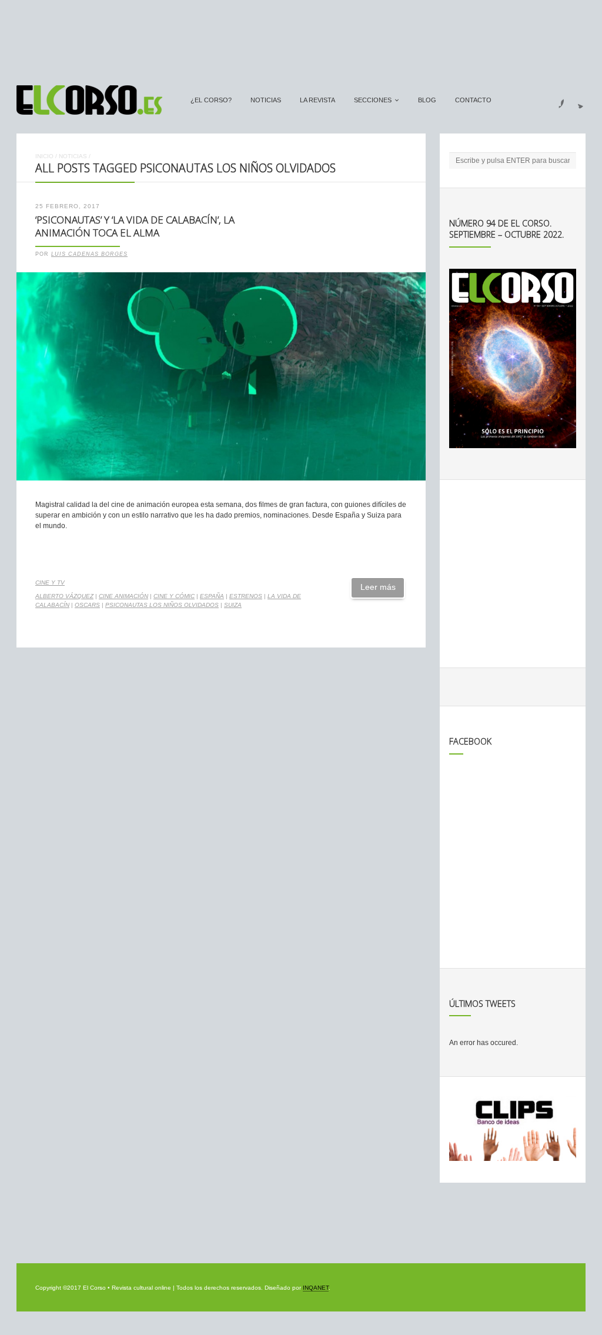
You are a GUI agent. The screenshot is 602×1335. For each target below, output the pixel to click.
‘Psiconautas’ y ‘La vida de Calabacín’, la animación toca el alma (135, 226)
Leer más (378, 587)
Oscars (87, 605)
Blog (427, 100)
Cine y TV (50, 582)
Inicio (44, 156)
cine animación (123, 596)
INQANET (316, 1287)
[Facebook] (554, 100)
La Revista (317, 100)
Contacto (473, 100)
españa (212, 596)
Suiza (233, 605)
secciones (373, 100)
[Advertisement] (301, 37)
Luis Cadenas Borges (89, 254)
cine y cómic (174, 596)
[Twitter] (576, 100)
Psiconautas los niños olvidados (162, 605)
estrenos (245, 596)
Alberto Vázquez (64, 596)
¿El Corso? (211, 100)
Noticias (265, 100)
